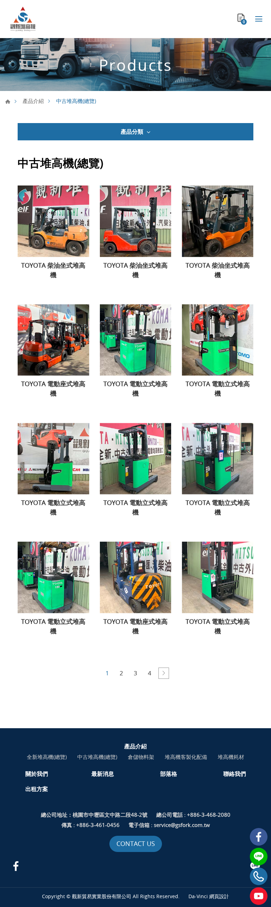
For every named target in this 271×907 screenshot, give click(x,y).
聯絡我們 (234, 774)
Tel (258, 876)
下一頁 (163, 673)
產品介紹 (33, 100)
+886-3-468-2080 (208, 814)
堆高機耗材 (231, 757)
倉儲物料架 (141, 757)
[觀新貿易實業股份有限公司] (23, 19)
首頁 (7, 101)
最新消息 (102, 774)
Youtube (258, 896)
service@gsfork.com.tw (182, 824)
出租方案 (36, 789)
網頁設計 (219, 896)
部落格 (168, 774)
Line (258, 856)
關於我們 (36, 774)
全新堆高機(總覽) (47, 757)
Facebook (258, 837)
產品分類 (132, 131)
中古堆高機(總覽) (97, 757)
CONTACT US (135, 843)
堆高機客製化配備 (186, 757)
